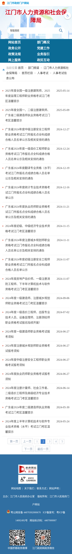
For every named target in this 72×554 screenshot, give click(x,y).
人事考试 (42, 73)
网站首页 (14, 42)
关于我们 (29, 488)
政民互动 (43, 60)
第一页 (14, 441)
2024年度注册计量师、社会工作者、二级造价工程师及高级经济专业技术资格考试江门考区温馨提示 (27, 393)
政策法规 (14, 54)
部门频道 (33, 67)
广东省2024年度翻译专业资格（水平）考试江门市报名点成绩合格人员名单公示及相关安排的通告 (28, 173)
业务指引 (43, 54)
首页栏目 (27, 73)
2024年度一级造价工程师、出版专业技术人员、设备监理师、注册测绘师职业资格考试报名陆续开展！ (27, 317)
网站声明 (54, 488)
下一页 (28, 449)
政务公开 (14, 48)
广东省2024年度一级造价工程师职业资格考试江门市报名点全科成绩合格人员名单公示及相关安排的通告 (27, 154)
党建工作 (43, 48)
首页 (21, 67)
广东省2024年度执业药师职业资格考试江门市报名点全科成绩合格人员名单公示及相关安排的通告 (27, 212)
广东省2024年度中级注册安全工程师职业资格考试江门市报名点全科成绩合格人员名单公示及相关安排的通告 (27, 134)
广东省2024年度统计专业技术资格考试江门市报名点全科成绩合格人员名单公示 (27, 192)
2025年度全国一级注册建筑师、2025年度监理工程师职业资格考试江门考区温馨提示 (27, 96)
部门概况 (43, 42)
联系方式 (41, 488)
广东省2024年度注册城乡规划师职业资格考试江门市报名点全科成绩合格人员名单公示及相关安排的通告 (27, 245)
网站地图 (16, 488)
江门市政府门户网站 (18, 3)
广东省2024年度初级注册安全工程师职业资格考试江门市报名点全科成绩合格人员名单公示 (27, 264)
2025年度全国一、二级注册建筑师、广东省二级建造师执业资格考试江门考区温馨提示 (27, 115)
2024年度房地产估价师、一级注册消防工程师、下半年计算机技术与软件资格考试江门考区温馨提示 (27, 284)
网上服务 (14, 60)
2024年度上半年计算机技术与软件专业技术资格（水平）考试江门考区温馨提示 (27, 426)
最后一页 (43, 449)
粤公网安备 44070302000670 (25, 512)
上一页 (27, 441)
